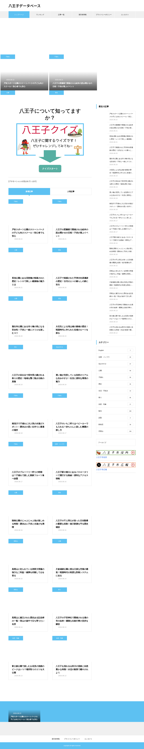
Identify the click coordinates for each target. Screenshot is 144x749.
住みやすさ (59, 347)
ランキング (40, 14)
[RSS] (10, 746)
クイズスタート (50, 168)
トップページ (19, 14)
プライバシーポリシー (104, 14)
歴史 (56, 92)
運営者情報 (83, 14)
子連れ (8, 57)
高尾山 (16, 541)
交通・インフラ (59, 444)
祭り (15, 347)
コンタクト (125, 14)
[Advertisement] (72, 35)
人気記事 (70, 191)
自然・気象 (15, 638)
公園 (7, 92)
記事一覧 (61, 14)
